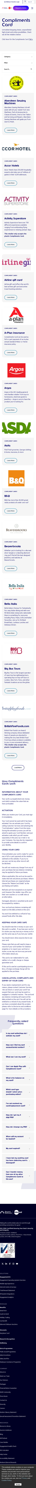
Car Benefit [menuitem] (3, 1321)
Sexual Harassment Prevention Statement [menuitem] (13, 1416)
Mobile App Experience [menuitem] (7, 1284)
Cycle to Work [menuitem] (4, 1314)
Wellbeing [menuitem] (3, 1343)
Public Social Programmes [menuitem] (8, 1352)
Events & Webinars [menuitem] (6, 1430)
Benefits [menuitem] (3, 1307)
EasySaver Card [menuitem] (4, 1333)
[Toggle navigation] (32, 8)
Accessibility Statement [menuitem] (7, 1458)
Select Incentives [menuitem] (5, 1355)
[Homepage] (7, 8)
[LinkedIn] (6, 1264)
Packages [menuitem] (3, 1384)
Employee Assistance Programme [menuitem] (10, 1362)
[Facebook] (10, 1264)
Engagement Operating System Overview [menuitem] (13, 1280)
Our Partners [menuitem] (4, 1380)
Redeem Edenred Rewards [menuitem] (8, 1462)
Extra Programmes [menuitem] (6, 1348)
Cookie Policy (6, 1480)
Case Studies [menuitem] (4, 1442)
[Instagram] (13, 1264)
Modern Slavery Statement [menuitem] (8, 1412)
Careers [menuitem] (2, 1408)
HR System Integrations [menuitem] (7, 1294)
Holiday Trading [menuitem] (5, 1317)
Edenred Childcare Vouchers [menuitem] (9, 1324)
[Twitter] (3, 1264)
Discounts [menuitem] (3, 1330)
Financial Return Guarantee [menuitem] (8, 1388)
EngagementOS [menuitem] (5, 1277)
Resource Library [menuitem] (5, 1426)
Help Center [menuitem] (3, 1454)
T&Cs (31, 39)
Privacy (24, 1478)
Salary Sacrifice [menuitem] (4, 1358)
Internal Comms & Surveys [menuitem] (8, 1287)
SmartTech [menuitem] (3, 1311)
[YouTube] (17, 1264)
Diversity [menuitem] (3, 1404)
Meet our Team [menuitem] (5, 1376)
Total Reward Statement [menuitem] (7, 1290)
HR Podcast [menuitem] (3, 1438)
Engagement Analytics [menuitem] (7, 1297)
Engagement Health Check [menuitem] (8, 1446)
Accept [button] (18, 1484)
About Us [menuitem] (3, 1372)
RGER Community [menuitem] (5, 1392)
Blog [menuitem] (1, 1434)
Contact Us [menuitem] (3, 1400)
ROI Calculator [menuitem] (4, 1450)
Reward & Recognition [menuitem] (7, 1339)
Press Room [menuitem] (4, 1396)
